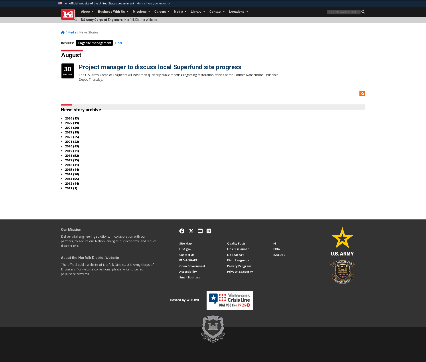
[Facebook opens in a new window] (182, 231)
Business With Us (112, 11)
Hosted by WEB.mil (184, 300)
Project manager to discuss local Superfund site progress (160, 67)
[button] (154, 3)
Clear (118, 43)
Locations (237, 11)
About (86, 11)
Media (179, 11)
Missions (140, 11)
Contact (215, 11)
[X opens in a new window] (191, 231)
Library (196, 11)
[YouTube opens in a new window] (200, 231)
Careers (160, 11)
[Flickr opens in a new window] (209, 231)
